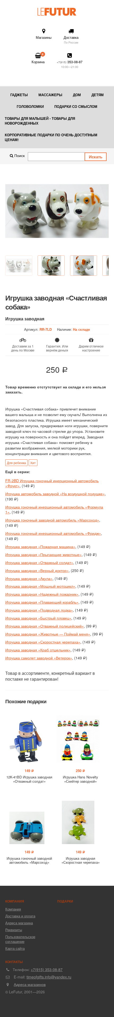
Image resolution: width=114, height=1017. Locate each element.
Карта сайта (15, 948)
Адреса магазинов (30, 984)
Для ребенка (16, 462)
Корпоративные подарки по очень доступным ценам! (51, 137)
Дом (77, 94)
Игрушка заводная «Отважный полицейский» (44, 626)
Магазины (43, 37)
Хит (33, 462)
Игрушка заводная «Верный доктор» (37, 570)
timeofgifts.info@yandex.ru (49, 977)
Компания (13, 909)
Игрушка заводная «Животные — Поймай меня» (47, 634)
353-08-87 (69, 64)
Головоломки (30, 106)
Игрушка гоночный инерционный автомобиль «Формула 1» (54, 509)
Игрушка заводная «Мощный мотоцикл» (40, 586)
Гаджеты (19, 94)
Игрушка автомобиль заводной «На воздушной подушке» (55, 493)
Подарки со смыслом (75, 106)
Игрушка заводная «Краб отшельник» (38, 649)
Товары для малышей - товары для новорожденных (40, 121)
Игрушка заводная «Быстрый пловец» (38, 618)
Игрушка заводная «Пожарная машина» (40, 546)
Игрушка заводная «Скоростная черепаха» (42, 642)
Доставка (71, 39)
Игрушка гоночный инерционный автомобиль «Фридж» (53, 533)
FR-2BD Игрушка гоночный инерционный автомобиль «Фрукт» (52, 483)
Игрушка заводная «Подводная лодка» (39, 610)
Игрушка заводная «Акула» (28, 578)
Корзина (38, 58)
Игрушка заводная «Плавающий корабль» (41, 602)
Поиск (19, 155)
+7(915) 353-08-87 (47, 969)
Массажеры (50, 94)
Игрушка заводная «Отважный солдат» (39, 562)
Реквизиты (13, 929)
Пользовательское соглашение (20, 939)
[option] (57, 211)
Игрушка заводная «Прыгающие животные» (43, 554)
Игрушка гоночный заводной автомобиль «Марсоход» (52, 520)
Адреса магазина (19, 922)
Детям (97, 94)
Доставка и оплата (20, 915)
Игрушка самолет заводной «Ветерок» (38, 657)
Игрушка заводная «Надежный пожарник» (41, 594)
